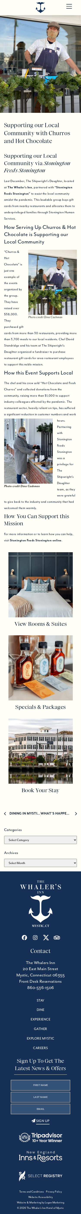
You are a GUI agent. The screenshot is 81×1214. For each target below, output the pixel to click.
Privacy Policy (54, 1191)
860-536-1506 (40, 987)
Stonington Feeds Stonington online (36, 540)
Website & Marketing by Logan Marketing (40, 1202)
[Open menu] (69, 6)
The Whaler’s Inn (20, 187)
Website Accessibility (40, 1197)
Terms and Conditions (31, 1191)
